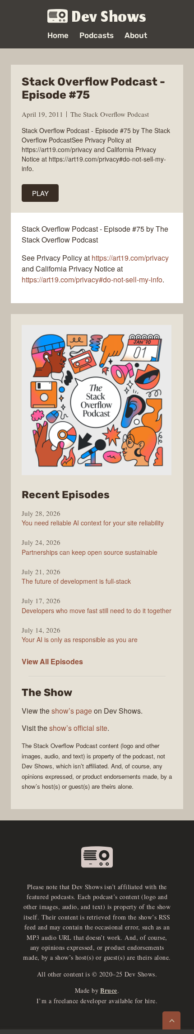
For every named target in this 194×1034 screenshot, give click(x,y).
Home (58, 35)
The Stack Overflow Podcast (109, 114)
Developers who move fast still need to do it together (96, 610)
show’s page (71, 710)
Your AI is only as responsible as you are (80, 639)
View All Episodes (52, 661)
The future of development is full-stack (76, 581)
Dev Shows (109, 16)
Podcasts (96, 35)
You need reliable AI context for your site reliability (93, 522)
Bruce (108, 990)
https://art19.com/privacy (130, 258)
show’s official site (78, 728)
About (136, 35)
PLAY (40, 193)
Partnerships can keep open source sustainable (89, 552)
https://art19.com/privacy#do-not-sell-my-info (92, 279)
